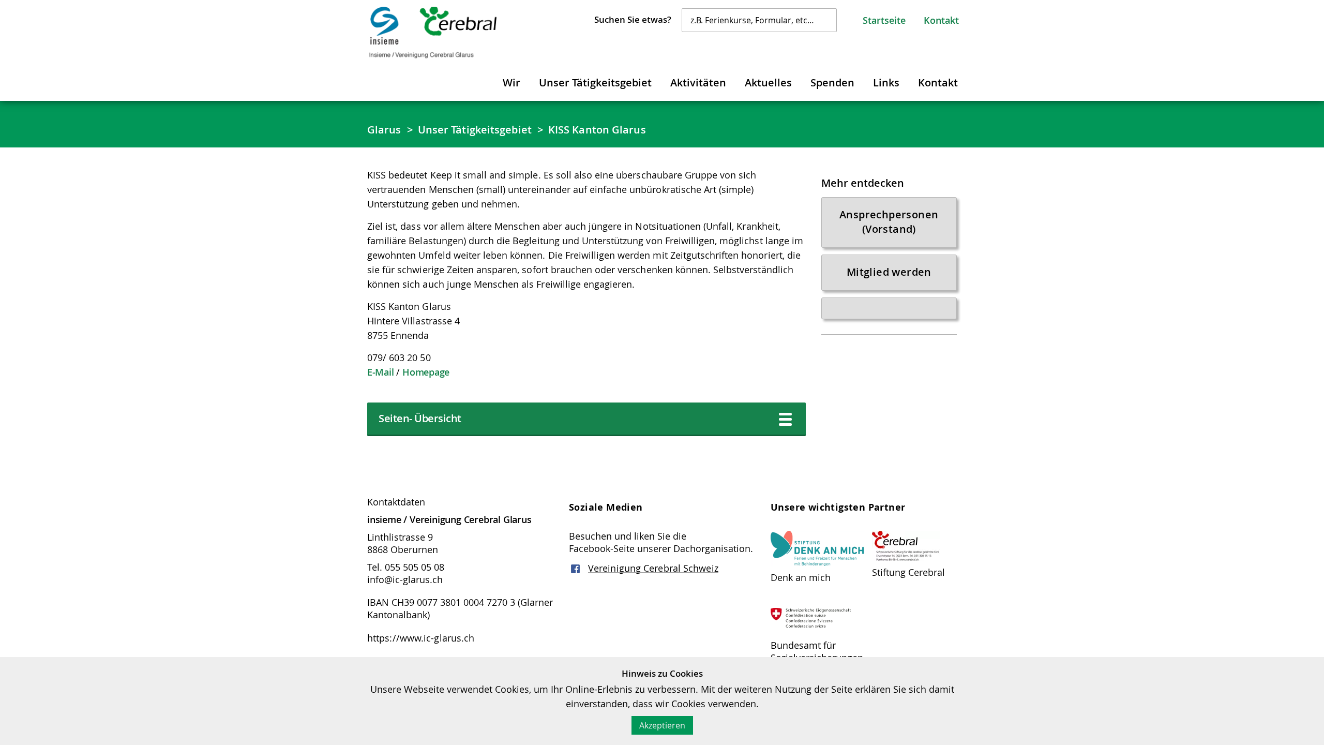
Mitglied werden (889, 272)
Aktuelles (768, 83)
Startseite (884, 20)
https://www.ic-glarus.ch (420, 638)
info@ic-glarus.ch (405, 579)
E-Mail (380, 372)
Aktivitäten (698, 83)
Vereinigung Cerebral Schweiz (653, 568)
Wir (511, 83)
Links (886, 83)
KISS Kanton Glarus (597, 130)
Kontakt (941, 20)
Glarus (384, 130)
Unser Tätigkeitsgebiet (595, 83)
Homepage (425, 372)
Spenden (832, 83)
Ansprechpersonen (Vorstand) (888, 221)
